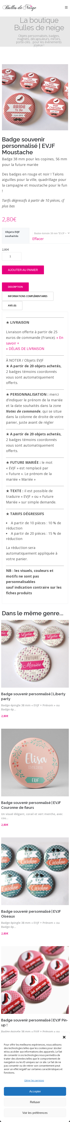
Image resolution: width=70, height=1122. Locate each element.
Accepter (35, 1091)
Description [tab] (15, 286)
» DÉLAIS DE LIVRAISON (25, 348)
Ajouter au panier (23, 270)
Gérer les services (34, 1080)
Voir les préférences (35, 1112)
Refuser (35, 1102)
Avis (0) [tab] (12, 305)
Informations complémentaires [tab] (27, 296)
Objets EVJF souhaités (12, 234)
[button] (64, 1037)
